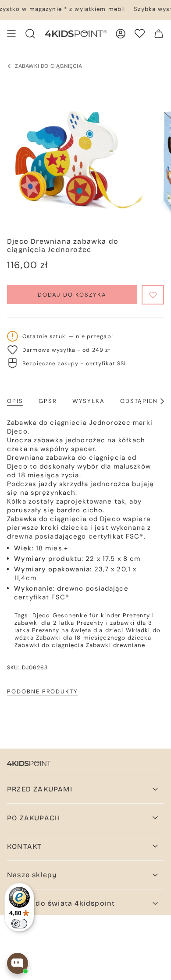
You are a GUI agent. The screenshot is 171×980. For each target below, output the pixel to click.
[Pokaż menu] (11, 34)
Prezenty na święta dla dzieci (78, 630)
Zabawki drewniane (115, 645)
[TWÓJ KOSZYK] (159, 34)
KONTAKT (24, 846)
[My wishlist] (139, 33)
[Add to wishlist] (153, 294)
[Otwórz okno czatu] (17, 963)
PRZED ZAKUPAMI (39, 789)
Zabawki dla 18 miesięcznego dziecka (93, 637)
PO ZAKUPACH (33, 818)
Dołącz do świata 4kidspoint (61, 903)
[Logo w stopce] (29, 763)
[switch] (19, 923)
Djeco (41, 615)
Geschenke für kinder (87, 615)
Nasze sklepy (32, 875)
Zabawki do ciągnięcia (49, 645)
